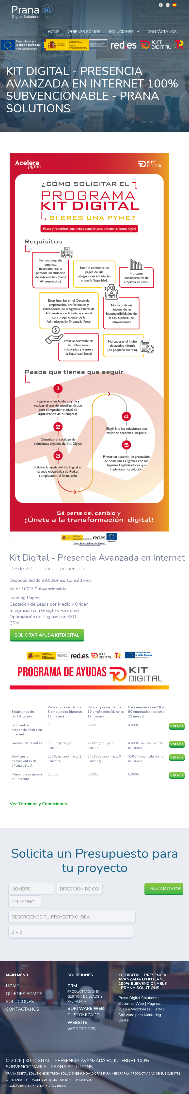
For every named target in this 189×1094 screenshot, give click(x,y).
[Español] (174, 4)
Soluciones (122, 31)
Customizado (85, 1012)
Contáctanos (162, 31)
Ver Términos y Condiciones (38, 804)
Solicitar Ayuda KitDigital (47, 635)
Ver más (177, 726)
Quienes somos (84, 31)
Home (54, 31)
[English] (168, 4)
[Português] (161, 4)
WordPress (81, 1026)
